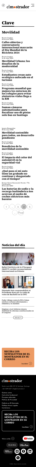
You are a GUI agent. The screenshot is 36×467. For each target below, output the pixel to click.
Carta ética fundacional (9, 395)
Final (20, 212)
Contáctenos (6, 408)
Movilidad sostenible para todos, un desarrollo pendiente (18, 135)
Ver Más (17, 317)
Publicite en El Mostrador (10, 403)
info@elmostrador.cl (18, 389)
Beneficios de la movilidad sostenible (15, 148)
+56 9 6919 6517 (7, 389)
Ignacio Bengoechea (8, 128)
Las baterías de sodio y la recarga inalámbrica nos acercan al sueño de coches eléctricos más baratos (18, 194)
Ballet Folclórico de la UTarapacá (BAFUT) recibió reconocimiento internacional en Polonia (17, 269)
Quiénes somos (7, 392)
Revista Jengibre (7, 38)
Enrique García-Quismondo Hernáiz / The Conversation (16, 183)
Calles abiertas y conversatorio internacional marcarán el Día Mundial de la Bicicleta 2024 (17, 47)
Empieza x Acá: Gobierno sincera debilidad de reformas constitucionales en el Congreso (18, 311)
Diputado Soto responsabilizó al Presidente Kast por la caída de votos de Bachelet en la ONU (16, 292)
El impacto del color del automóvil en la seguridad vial (17, 160)
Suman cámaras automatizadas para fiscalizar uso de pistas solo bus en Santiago (16, 111)
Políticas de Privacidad (9, 399)
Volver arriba (6, 439)
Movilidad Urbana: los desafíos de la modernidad (16, 63)
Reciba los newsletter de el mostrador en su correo (17, 355)
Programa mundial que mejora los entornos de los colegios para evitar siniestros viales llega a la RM (16, 93)
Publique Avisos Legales (10, 405)
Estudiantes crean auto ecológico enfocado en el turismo (17, 77)
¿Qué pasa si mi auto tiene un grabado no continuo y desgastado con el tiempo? (16, 174)
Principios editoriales (9, 397)
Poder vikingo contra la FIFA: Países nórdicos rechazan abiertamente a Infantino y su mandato (15, 302)
